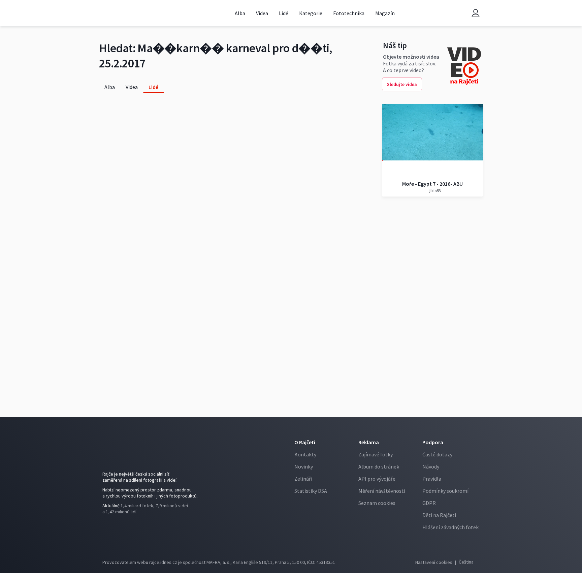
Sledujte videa (402, 84)
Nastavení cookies (433, 562)
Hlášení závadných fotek (450, 527)
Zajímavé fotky (375, 454)
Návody (430, 466)
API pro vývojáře (376, 478)
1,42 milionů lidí (121, 512)
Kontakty (305, 454)
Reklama (368, 442)
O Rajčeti (304, 442)
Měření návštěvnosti (381, 490)
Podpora (432, 442)
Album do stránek (378, 466)
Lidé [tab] (153, 87)
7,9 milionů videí (172, 506)
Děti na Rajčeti (439, 515)
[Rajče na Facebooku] (107, 530)
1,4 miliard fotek (137, 506)
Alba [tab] (109, 87)
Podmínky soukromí (445, 490)
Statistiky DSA (310, 490)
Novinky (303, 466)
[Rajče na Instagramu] (118, 530)
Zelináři (303, 478)
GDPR (429, 503)
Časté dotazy (437, 454)
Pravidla (431, 478)
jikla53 (435, 190)
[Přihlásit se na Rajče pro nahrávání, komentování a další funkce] (476, 13)
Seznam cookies (376, 503)
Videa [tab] (132, 87)
